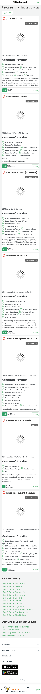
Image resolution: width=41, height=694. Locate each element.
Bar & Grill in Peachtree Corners (18, 609)
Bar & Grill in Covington (14, 595)
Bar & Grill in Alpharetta (14, 583)
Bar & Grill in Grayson (13, 603)
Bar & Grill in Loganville (13, 606)
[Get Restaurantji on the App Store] (10, 667)
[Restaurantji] (20, 2)
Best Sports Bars (11, 629)
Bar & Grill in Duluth (12, 600)
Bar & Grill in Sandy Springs (15, 612)
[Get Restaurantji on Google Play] (10, 672)
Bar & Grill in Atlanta (12, 586)
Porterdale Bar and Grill (18, 420)
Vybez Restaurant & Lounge (20, 493)
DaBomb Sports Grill (16, 256)
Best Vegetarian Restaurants (16, 632)
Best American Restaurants (16, 626)
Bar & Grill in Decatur (12, 598)
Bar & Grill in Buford (12, 589)
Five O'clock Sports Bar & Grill (21, 339)
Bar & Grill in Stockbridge (14, 615)
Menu (35, 90)
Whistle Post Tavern (16, 96)
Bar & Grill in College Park (15, 592)
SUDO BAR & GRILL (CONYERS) (21, 172)
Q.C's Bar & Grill (13, 19)
